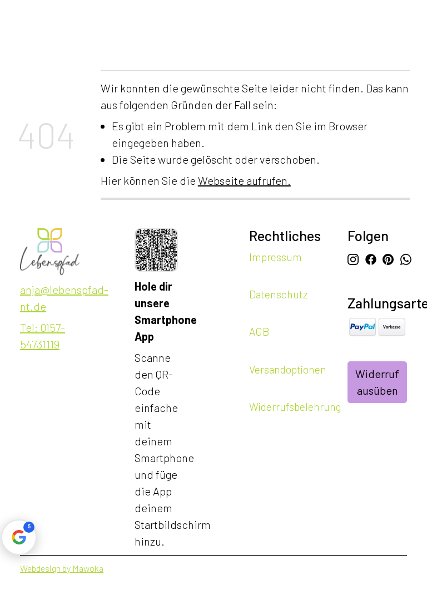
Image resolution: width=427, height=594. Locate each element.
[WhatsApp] (405, 257)
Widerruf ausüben (377, 382)
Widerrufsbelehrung (295, 406)
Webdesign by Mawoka (61, 568)
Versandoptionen (287, 368)
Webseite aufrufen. (244, 180)
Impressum (275, 257)
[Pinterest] (388, 257)
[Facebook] (370, 257)
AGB (259, 331)
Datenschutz (278, 294)
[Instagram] (353, 257)
